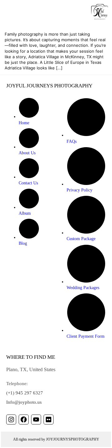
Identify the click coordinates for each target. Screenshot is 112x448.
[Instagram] (11, 419)
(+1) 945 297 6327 (24, 392)
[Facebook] (24, 419)
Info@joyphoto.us (24, 402)
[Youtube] (36, 419)
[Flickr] (49, 419)
